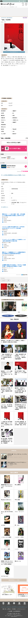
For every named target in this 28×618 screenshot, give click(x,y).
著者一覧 (4, 609)
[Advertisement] (14, 82)
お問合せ (9, 609)
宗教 (8, 280)
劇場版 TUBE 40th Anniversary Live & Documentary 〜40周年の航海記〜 (7, 563)
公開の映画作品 (6, 17)
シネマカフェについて (21, 609)
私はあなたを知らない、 (6, 499)
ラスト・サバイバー (19, 511)
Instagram (19, 604)
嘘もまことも (18, 561)
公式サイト (5, 207)
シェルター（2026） (19, 537)
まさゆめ (3, 525)
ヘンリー (17, 549)
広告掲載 (14, 609)
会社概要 (10, 611)
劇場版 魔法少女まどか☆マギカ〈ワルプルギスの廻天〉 (6, 486)
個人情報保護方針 (16, 611)
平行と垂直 (17, 499)
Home (3, 604)
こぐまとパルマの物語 (6, 537)
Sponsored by (18, 274)
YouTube (24, 604)
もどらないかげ (4, 576)
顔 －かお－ (17, 525)
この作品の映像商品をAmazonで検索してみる (14, 175)
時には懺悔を (18, 484)
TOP (14, 600)
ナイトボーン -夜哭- (5, 549)
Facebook (8, 604)
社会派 (3, 280)
